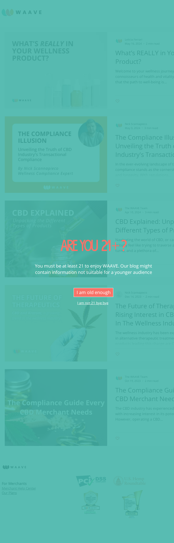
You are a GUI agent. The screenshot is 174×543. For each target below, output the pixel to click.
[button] (93, 292)
